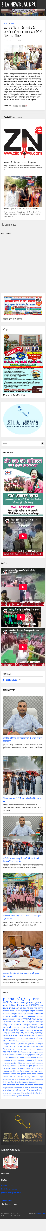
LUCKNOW (34, 1005)
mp (8, 1065)
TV (19, 1052)
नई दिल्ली (25, 1087)
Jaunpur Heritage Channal (11, 1192)
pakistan (22, 1065)
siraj (36, 1068)
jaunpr (11, 1019)
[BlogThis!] (17, 106)
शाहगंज (5, 1035)
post (13, 1046)
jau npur (36, 1022)
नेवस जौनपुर (39, 1046)
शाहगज (41, 1038)
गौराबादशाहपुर (7, 1079)
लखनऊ (40, 1008)
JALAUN (26, 1049)
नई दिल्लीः (32, 1087)
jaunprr (14, 1060)
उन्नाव (23, 1027)
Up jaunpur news (36, 1052)
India (15, 1002)
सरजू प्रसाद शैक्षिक (18, 1093)
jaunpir (6, 1019)
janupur (40, 1016)
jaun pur (25, 1010)
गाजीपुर (41, 1076)
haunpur (39, 1035)
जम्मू (13, 1079)
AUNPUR (17, 1024)
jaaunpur (31, 1016)
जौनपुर (21, 999)
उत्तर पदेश (13, 1076)
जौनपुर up (30, 1038)
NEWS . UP (37, 1024)
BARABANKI (13, 1035)
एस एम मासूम (25, 1076)
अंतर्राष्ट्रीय (6, 1074)
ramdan (14, 1068)
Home (6, 23)
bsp (33, 1035)
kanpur (28, 1063)
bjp (30, 1022)
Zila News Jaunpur (7, 1200)
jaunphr (33, 1057)
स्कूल (17, 1096)
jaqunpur (25, 1041)
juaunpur (39, 1044)
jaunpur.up (23, 1044)
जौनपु (16, 1082)
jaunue (40, 1060)
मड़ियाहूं (9, 1090)
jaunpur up (16, 1008)
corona (6, 1010)
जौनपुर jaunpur (23, 1082)
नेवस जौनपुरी (39, 1087)
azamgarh (7, 1027)
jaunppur (6, 1060)
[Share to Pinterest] (25, 106)
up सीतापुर (20, 1071)
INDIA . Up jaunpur (18, 1005)
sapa (24, 1046)
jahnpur (6, 1038)
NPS (4, 1052)
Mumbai (40, 1049)
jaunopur (26, 1057)
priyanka (19, 1046)
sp (39, 1068)
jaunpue (12, 1038)
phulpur (29, 1065)
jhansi (16, 1063)
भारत (4, 1090)
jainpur (32, 1010)
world (14, 1016)
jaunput (14, 1013)
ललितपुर (18, 1090)
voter (36, 1071)
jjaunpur (22, 1063)
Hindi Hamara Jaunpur (9, 1189)
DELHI (5, 1041)
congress (7, 1016)
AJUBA (15, 1049)
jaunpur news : (10, 1044)
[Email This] (14, 106)
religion (20, 1068)
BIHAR (21, 1035)
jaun (14, 1057)
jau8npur (9, 1057)
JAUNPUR (22, 1016)
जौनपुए (33, 1046)
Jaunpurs (33, 1049)
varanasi (23, 1038)
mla (4, 1065)
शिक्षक (23, 1090)
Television (24, 1052)
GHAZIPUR (38, 1013)
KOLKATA (27, 1035)
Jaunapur (26, 1024)
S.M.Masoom (40, 1213)
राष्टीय (13, 1090)
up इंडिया (13, 1071)
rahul (41, 1065)
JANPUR (6, 1030)
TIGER (15, 1052)
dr (24, 1054)
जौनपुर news (24, 1032)
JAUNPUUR (31, 1019)
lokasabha (7, 1046)
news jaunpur (27, 1002)
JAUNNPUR (14, 1030)
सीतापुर (10, 1049)
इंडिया (28, 1046)
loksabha (39, 1010)
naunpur (14, 1065)
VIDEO (5, 1054)
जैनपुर (17, 1032)
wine (41, 1071)
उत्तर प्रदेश (33, 1008)
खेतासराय (34, 1076)
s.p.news (26, 1068)
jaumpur (33, 1041)
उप (19, 1076)
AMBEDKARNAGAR (35, 1027)
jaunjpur (20, 1057)
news (18, 1038)
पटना (10, 1024)
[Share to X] (20, 106)
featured (23, 1030)
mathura (35, 1063)
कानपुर (25, 1019)
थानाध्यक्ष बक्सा (17, 1087)
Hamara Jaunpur (7, 1185)
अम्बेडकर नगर (15, 1074)
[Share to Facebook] (23, 106)
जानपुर (16, 1079)
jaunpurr (11, 1032)
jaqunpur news (34, 1054)
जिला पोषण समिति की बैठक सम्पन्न (29, 1079)
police (35, 1065)
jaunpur (14, 23)
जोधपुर (12, 1082)
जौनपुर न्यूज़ (34, 1032)
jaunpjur (40, 1057)
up (29, 999)
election (6, 1013)
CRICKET (20, 1049)
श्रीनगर (28, 1090)
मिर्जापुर (40, 1032)
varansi (27, 1071)
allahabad (11, 1054)
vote (32, 1071)
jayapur (11, 1063)
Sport (18, 1041)
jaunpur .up (31, 1030)
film (26, 1054)
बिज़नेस (5, 1049)
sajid (32, 1068)
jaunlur (40, 1041)
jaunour (30, 1013)
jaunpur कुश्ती (31, 1060)
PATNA (9, 1052)
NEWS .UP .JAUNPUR (20, 1022)
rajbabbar (6, 1068)
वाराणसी (36, 1038)
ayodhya (19, 1054)
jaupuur (31, 1044)
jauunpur (18, 1019)
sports (26, 1008)
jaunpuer (21, 1060)
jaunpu (16, 1027)
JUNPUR (12, 1041)
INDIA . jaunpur (15, 1010)
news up (22, 1013)
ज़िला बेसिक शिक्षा (24, 1096)
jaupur (5, 1063)
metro (40, 1063)
